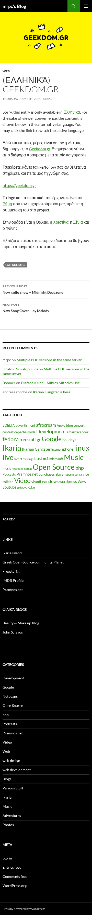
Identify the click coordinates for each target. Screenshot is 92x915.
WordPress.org (15, 885)
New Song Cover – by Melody (26, 308)
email (71, 432)
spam (69, 474)
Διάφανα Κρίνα (26, 487)
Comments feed (15, 876)
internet (56, 449)
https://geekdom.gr (19, 185)
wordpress (68, 481)
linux (81, 447)
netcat (28, 468)
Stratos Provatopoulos (20, 369)
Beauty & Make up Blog (21, 623)
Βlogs (7, 779)
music (7, 468)
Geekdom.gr (39, 148)
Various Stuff (13, 788)
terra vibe (82, 474)
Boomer (9, 383)
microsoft (56, 459)
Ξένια (78, 222)
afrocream (46, 425)
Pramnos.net (27, 474)
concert (79, 425)
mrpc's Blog (14, 6)
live (8, 457)
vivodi (36, 481)
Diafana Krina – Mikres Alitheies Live (50, 383)
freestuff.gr (30, 439)
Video (22, 480)
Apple (61, 425)
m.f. (46, 458)
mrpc (47, 99)
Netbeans (10, 696)
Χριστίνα (60, 222)
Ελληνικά (71, 112)
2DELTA (9, 425)
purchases (47, 474)
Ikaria (12, 447)
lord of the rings (23, 459)
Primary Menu (86, 6)
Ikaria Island (12, 553)
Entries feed (12, 867)
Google (52, 438)
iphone (67, 449)
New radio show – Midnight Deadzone (33, 289)
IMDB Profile (13, 580)
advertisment (25, 425)
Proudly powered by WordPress (24, 909)
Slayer (60, 474)
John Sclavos (13, 632)
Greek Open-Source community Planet (33, 562)
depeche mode (25, 432)
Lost (38, 458)
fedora (11, 439)
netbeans (17, 468)
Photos (8, 825)
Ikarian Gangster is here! (52, 392)
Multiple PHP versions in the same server (49, 360)
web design (11, 760)
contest (8, 432)
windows (50, 481)
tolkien (8, 481)
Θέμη (7, 203)
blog (69, 425)
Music (74, 457)
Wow (82, 481)
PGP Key (9, 519)
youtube (9, 487)
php (79, 468)
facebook (82, 432)
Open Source (54, 466)
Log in (7, 858)
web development (17, 770)
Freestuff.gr (12, 571)
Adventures (12, 815)
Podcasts (9, 474)
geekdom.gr (16, 264)
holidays (69, 439)
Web (6, 71)
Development (51, 431)
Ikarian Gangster (36, 449)
